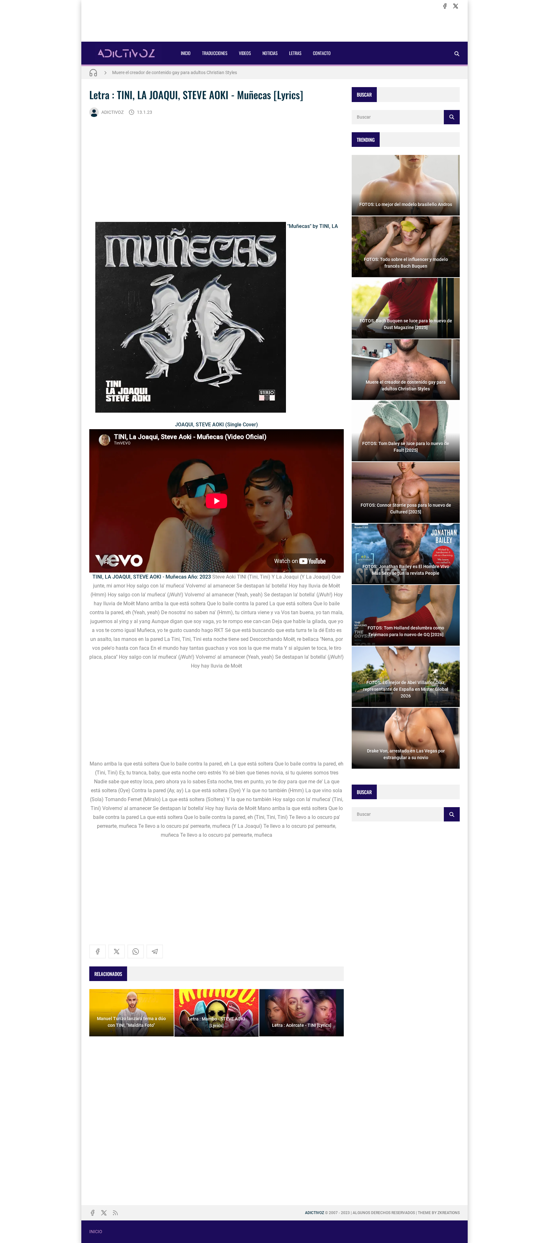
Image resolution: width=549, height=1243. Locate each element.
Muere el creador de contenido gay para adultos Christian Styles (174, 72)
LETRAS (295, 53)
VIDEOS (245, 53)
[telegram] (154, 951)
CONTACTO (322, 53)
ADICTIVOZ (112, 112)
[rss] (115, 1212)
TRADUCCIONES (214, 53)
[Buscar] (457, 53)
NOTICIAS (270, 53)
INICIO (186, 53)
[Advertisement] (274, 25)
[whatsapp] (135, 951)
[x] (455, 6)
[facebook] (445, 6)
